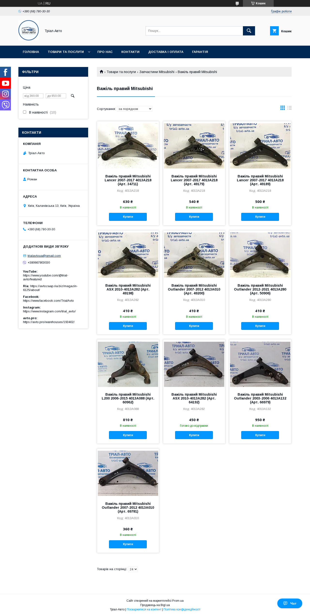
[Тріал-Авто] (28, 39)
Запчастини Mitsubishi (157, 72)
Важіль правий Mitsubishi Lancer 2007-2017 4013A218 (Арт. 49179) (194, 180)
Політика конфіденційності (181, 609)
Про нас (105, 52)
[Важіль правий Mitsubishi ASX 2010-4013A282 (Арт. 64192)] (194, 364)
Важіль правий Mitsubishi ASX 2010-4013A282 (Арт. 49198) (128, 289)
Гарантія (200, 52)
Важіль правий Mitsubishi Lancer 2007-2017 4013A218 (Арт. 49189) (260, 180)
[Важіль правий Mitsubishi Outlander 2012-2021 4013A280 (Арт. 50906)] (260, 255)
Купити (128, 216)
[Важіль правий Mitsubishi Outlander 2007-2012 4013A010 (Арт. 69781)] (128, 473)
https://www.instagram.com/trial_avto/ (49, 311)
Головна (31, 52)
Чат (293, 603)
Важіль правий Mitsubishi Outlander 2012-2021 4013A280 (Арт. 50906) (260, 289)
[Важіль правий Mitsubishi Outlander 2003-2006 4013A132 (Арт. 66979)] (260, 364)
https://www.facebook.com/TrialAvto (48, 300)
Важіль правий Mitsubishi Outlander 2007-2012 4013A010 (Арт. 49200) (194, 289)
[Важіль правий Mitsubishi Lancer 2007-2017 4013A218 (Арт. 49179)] (194, 145)
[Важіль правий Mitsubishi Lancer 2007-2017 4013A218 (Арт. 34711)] (128, 145)
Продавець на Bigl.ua (155, 605)
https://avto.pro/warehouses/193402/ (49, 322)
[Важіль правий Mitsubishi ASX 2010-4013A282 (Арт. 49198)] (128, 255)
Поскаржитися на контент (144, 609)
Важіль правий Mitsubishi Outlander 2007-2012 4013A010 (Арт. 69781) (128, 507)
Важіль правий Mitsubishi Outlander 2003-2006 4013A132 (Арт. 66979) (260, 398)
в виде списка (289, 109)
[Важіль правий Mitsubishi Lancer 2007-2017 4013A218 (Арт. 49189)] (260, 145)
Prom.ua (178, 600)
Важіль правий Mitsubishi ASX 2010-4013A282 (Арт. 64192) (194, 398)
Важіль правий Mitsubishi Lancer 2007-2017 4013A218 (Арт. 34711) (128, 180)
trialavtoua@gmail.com (44, 256)
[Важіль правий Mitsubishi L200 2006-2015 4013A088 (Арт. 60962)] (128, 364)
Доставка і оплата (165, 52)
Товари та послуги (66, 52)
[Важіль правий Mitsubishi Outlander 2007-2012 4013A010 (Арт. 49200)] (194, 255)
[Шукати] (249, 30)
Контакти (130, 52)
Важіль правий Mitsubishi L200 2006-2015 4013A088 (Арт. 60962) (128, 398)
